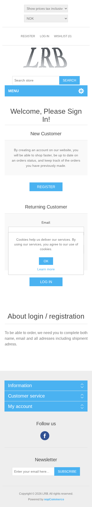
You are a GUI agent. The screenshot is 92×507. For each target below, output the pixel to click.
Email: (46, 222)
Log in (44, 36)
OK (46, 261)
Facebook (44, 435)
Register (28, 36)
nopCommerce (54, 499)
